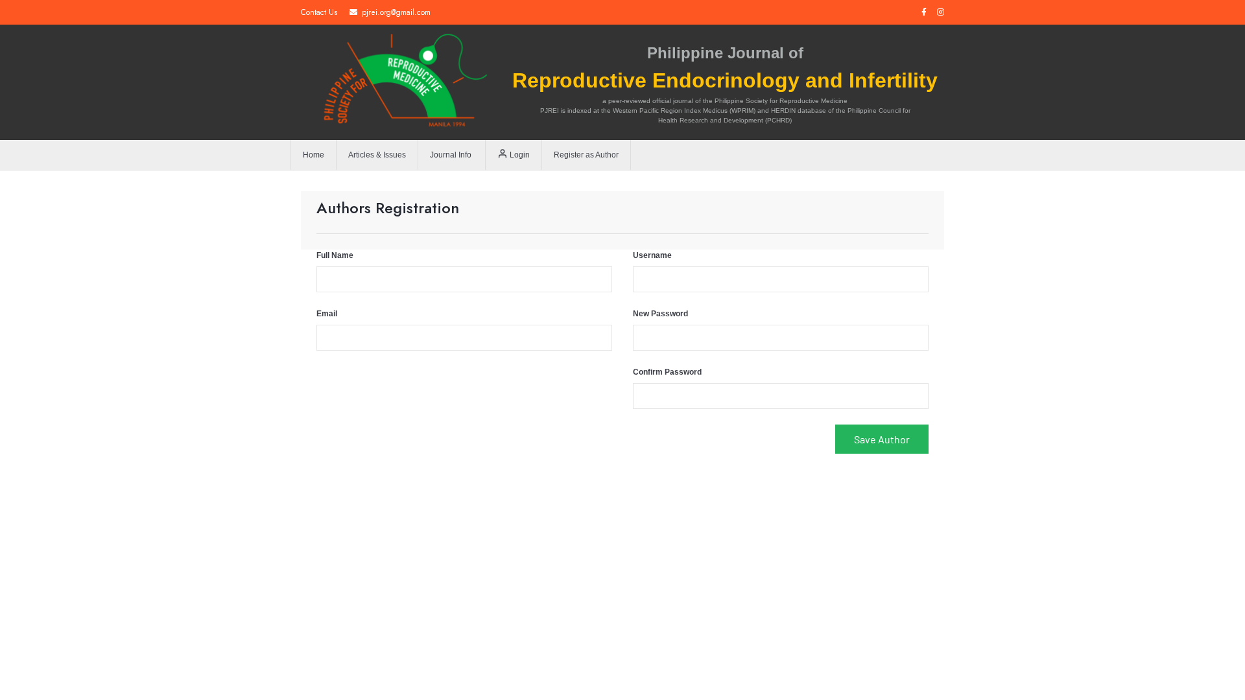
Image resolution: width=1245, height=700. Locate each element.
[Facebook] (924, 12)
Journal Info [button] (450, 154)
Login (519, 154)
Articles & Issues (377, 154)
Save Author (882, 439)
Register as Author (586, 154)
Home (313, 154)
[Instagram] (940, 12)
